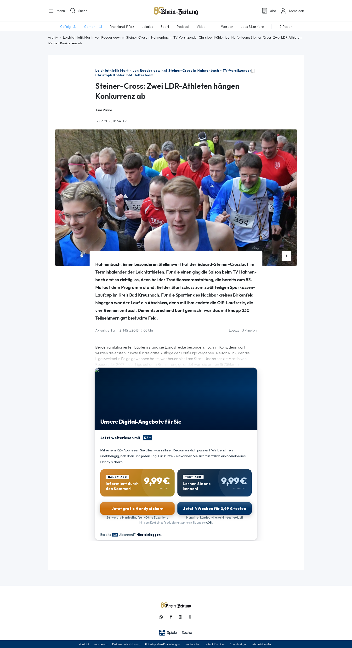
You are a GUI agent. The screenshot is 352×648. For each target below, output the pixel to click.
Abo (273, 11)
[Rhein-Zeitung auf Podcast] (189, 616)
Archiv (53, 37)
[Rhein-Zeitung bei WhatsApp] (161, 616)
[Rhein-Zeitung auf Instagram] (180, 616)
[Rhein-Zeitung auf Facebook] (170, 616)
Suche (82, 11)
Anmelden (296, 11)
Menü (60, 11)
